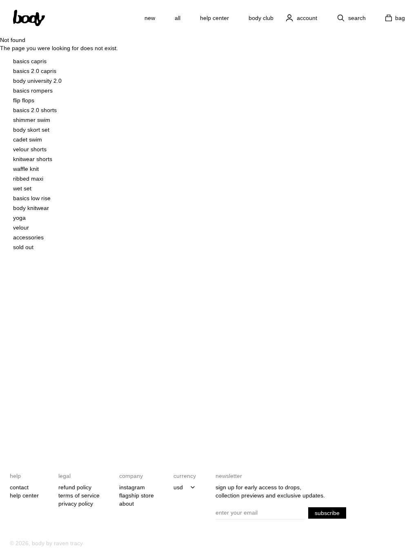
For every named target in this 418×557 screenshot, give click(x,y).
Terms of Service (79, 495)
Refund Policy (74, 487)
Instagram (132, 487)
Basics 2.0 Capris (34, 71)
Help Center (214, 18)
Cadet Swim (27, 139)
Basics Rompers (33, 90)
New (150, 18)
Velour (21, 227)
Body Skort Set (31, 129)
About (126, 503)
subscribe (327, 513)
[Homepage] (29, 18)
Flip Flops (23, 100)
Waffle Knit (26, 169)
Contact (19, 487)
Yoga (19, 217)
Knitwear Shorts (32, 159)
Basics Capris (30, 61)
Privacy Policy (75, 503)
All (177, 18)
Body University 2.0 (37, 80)
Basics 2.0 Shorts (35, 110)
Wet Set (22, 188)
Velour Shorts (30, 149)
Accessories (28, 237)
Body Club (261, 18)
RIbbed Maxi (28, 178)
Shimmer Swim (31, 120)
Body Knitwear (31, 208)
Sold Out (23, 247)
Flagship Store (136, 495)
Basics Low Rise (32, 198)
